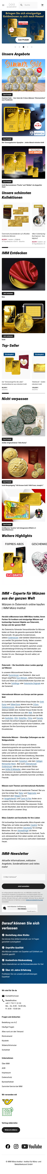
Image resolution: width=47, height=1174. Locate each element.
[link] (11, 5)
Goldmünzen (13, 638)
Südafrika (23, 718)
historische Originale (32, 683)
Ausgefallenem (10, 799)
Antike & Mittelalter (13, 769)
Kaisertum (23, 761)
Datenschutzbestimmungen (34, 900)
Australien (9, 718)
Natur (21, 793)
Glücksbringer (23, 831)
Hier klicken (22, 909)
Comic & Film (26, 799)
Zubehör (33, 825)
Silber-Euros (15, 704)
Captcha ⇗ (32, 911)
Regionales (31, 793)
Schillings (15, 683)
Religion (17, 796)
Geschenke (27, 828)
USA (16, 718)
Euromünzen (14, 675)
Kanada (40, 718)
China (30, 718)
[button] (3, 5)
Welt (30, 713)
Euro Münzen (22, 678)
